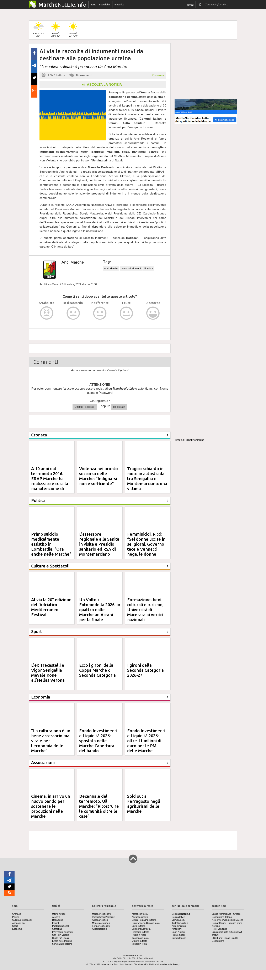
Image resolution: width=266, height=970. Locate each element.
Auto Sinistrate (179, 926)
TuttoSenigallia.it (180, 923)
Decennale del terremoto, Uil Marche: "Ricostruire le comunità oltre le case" (99, 806)
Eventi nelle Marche (62, 941)
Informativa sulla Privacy (168, 964)
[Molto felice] (153, 313)
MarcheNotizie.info (101, 914)
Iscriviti (55, 923)
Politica (15, 917)
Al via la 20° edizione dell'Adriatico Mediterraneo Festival (51, 607)
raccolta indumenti (131, 268)
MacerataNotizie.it (101, 923)
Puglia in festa (139, 935)
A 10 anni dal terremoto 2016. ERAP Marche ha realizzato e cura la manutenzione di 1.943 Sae (49, 481)
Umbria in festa (139, 941)
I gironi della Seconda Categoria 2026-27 (145, 670)
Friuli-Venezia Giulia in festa (146, 923)
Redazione (57, 920)
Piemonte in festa (140, 932)
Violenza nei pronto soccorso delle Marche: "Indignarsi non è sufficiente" (98, 476)
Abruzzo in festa (140, 917)
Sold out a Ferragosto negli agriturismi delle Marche (143, 804)
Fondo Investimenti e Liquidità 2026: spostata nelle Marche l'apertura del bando (98, 740)
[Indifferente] (100, 313)
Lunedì (55, 34)
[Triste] (73, 313)
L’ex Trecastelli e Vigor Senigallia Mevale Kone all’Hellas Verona (48, 673)
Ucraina (148, 268)
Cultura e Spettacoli (22, 920)
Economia (17, 929)
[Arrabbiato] (46, 313)
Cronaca (158, 75)
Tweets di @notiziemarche (189, 440)
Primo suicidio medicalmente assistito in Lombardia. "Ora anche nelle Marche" (51, 544)
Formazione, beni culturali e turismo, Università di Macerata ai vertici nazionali (145, 609)
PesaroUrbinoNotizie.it (103, 917)
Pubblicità (150, 964)
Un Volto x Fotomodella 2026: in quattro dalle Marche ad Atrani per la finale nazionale (99, 612)
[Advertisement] (206, 69)
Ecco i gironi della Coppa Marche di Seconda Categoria (97, 670)
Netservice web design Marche (227, 920)
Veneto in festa (139, 944)
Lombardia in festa (141, 929)
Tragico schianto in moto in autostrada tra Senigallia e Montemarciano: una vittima (147, 478)
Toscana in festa (140, 938)
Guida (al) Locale (60, 938)
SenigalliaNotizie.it (181, 914)
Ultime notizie (58, 914)
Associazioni (18, 923)
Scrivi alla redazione (62, 944)
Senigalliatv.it (178, 917)
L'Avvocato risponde (62, 932)
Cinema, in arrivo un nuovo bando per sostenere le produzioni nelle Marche (50, 806)
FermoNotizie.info (101, 926)
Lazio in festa (138, 926)
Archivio (56, 917)
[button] (190, 4)
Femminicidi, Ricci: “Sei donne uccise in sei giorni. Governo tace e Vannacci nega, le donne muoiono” (146, 546)
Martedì (73, 34)
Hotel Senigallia (219, 929)
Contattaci (57, 929)
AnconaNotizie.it (100, 920)
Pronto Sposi (178, 935)
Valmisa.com (178, 920)
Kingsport (176, 929)
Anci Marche (73, 262)
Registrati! (119, 406)
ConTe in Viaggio (60, 935)
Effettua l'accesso (84, 406)
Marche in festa (140, 914)
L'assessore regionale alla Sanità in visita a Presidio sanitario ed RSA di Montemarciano (99, 544)
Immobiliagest (179, 938)
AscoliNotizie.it (99, 929)
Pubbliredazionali (60, 926)
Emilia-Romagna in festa (144, 920)
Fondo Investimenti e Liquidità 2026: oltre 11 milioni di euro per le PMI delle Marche (146, 740)
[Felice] (126, 313)
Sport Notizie (178, 932)
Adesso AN (38, 34)
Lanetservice (107, 964)
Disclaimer (138, 964)
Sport (15, 926)
